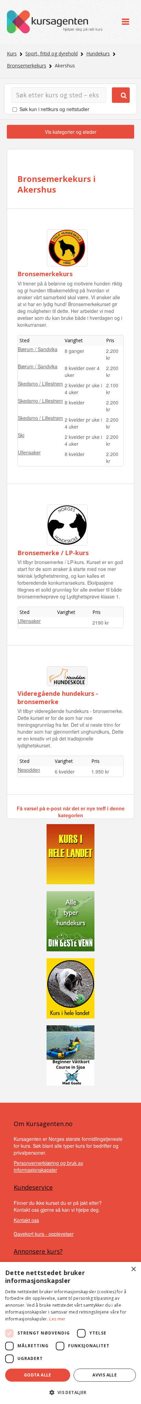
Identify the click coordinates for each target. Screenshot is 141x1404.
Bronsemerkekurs (26, 65)
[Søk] (121, 95)
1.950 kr (100, 771)
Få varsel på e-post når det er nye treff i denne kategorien (71, 812)
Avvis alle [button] (104, 1375)
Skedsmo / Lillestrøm (40, 383)
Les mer (57, 1319)
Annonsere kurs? (38, 1251)
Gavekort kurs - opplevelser (44, 1233)
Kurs (12, 53)
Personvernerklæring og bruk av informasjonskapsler (48, 1166)
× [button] (133, 1269)
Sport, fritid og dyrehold (51, 53)
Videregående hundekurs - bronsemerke (57, 697)
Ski (21, 435)
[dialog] (70, 1333)
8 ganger (74, 350)
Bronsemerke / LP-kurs (53, 553)
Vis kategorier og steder (71, 131)
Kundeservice (33, 1187)
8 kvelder (75, 402)
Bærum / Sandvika (37, 349)
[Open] (125, 22)
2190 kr (100, 622)
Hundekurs (98, 53)
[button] (70, 1392)
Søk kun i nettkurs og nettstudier (54, 109)
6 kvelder (65, 771)
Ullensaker (29, 452)
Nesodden (29, 769)
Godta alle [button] (37, 1375)
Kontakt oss (26, 1220)
